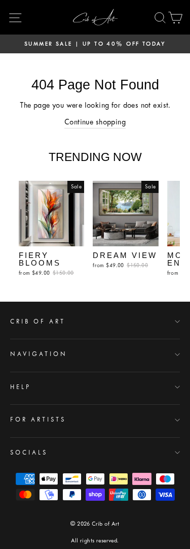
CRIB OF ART (37, 321)
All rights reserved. (95, 540)
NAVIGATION (38, 354)
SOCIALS (29, 452)
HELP (20, 387)
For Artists (38, 419)
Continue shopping (95, 121)
